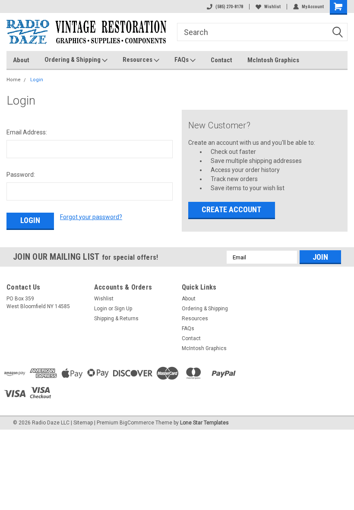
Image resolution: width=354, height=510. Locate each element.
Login (36, 80)
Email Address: (26, 132)
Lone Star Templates (204, 423)
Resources (138, 60)
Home (13, 80)
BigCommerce (137, 423)
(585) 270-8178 (229, 6)
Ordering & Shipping (73, 60)
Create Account (231, 209)
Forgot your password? (91, 217)
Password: (20, 174)
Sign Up (123, 309)
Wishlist (272, 6)
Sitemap (83, 423)
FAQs (182, 60)
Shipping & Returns (116, 319)
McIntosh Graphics (273, 60)
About (21, 60)
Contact (221, 60)
